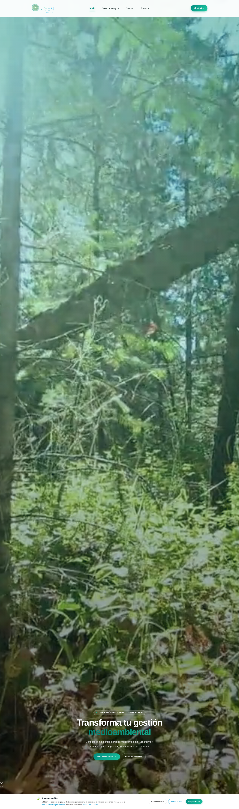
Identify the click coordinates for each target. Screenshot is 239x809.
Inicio (92, 8)
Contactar (199, 8)
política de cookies (90, 805)
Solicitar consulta (105, 757)
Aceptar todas (194, 801)
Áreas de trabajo (109, 8)
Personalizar (176, 801)
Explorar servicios (133, 757)
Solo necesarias (157, 801)
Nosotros (130, 8)
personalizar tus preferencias (53, 805)
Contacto (145, 8)
